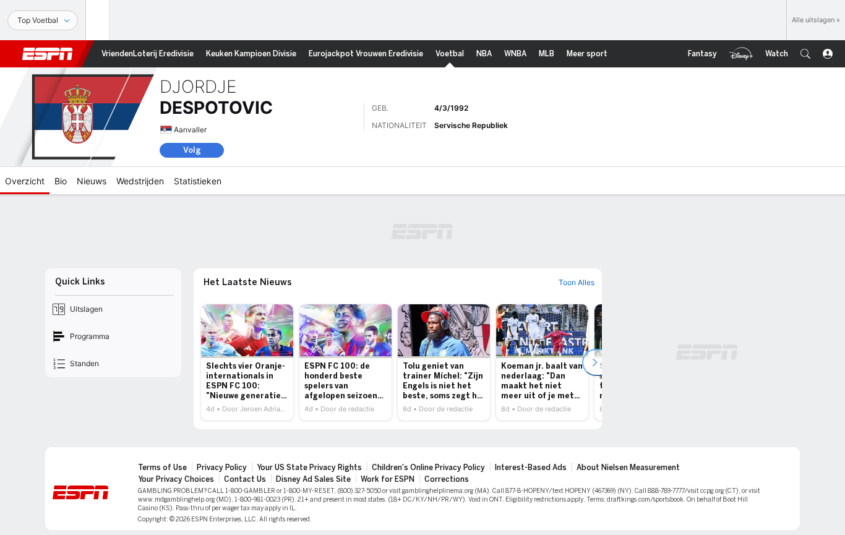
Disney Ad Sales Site (313, 479)
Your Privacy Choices (176, 479)
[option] (247, 362)
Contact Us (245, 479)
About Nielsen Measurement (628, 467)
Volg (192, 150)
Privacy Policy (222, 467)
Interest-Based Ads (531, 467)
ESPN (47, 53)
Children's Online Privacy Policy (428, 467)
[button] (805, 54)
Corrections (446, 479)
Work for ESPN (387, 479)
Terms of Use (162, 467)
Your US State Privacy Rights (309, 467)
